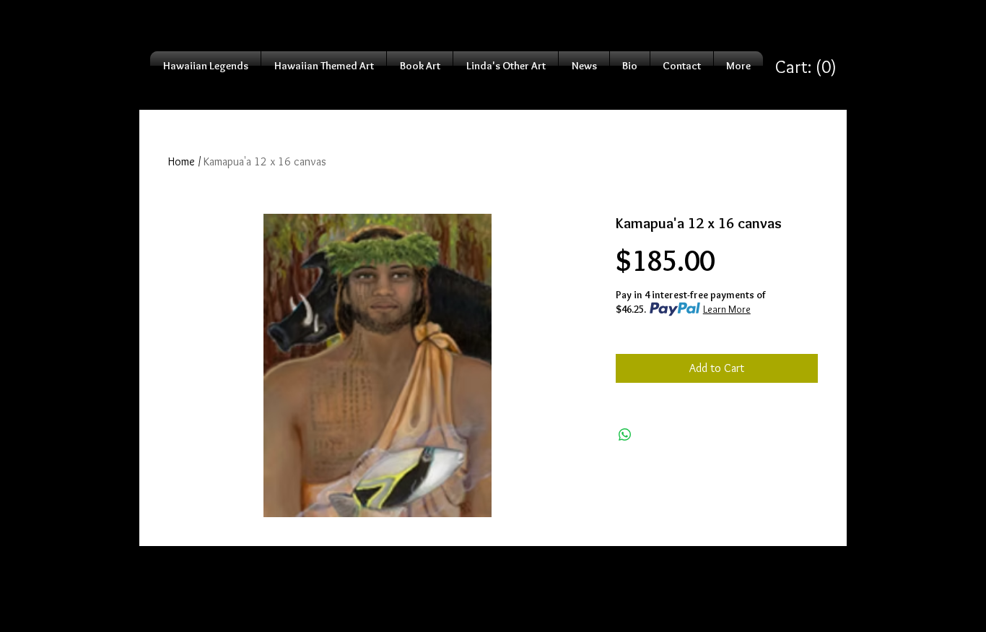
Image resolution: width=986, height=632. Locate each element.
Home (181, 161)
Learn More (727, 309)
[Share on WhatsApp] (625, 434)
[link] (806, 66)
